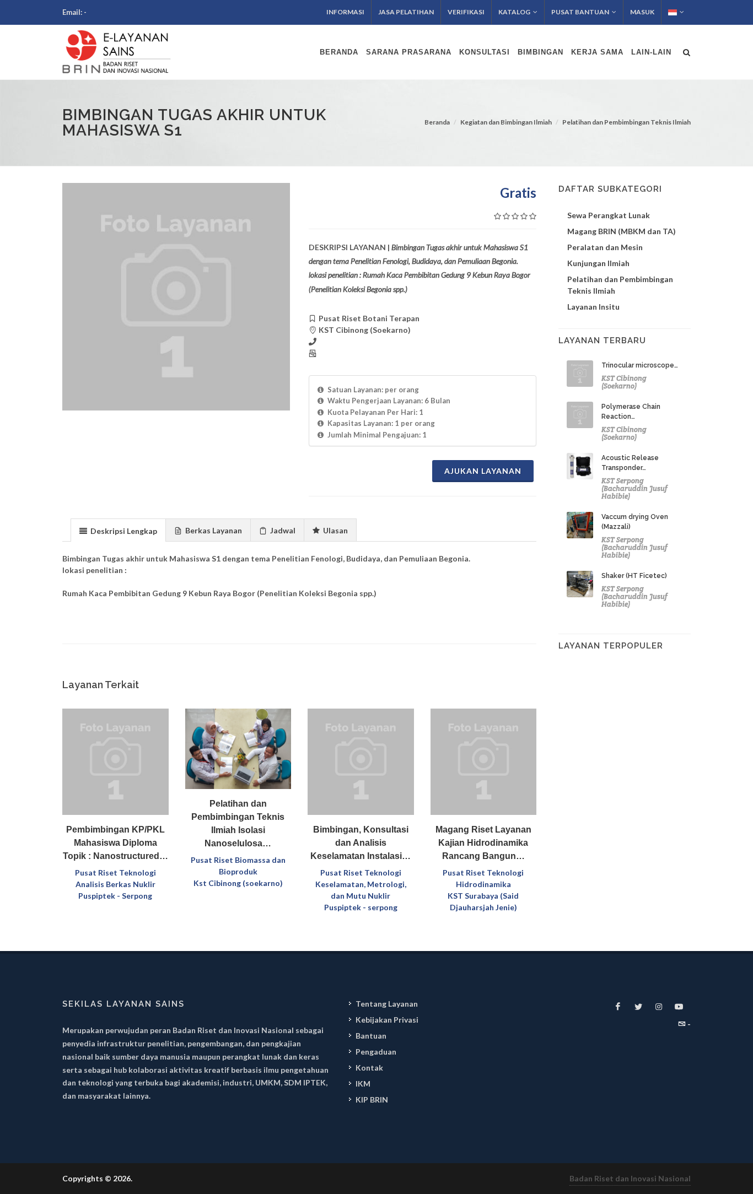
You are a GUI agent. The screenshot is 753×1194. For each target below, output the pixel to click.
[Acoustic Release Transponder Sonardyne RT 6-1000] (580, 466)
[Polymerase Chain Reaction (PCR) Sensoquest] (580, 415)
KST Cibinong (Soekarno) (624, 382)
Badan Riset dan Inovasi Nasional (630, 1178)
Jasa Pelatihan (406, 12)
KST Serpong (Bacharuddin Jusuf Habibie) (634, 488)
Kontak (369, 1067)
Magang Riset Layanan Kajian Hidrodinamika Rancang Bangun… (483, 843)
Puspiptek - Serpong (115, 895)
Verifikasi (466, 12)
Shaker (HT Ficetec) (634, 576)
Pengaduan (376, 1051)
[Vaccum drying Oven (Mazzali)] (580, 525)
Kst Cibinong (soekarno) (238, 883)
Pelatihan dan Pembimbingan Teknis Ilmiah (626, 122)
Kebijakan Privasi (387, 1019)
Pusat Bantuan (580, 12)
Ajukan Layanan (482, 471)
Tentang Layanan (387, 1003)
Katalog (514, 12)
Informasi (345, 12)
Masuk (642, 12)
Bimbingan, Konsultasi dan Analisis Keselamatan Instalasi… (360, 843)
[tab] (118, 529)
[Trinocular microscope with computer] (580, 373)
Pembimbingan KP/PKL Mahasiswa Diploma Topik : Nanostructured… (115, 843)
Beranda (437, 122)
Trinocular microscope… (639, 365)
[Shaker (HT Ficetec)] (580, 584)
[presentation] (118, 531)
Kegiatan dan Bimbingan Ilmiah (506, 122)
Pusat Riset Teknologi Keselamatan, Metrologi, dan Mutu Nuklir (360, 884)
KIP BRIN (372, 1099)
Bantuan (371, 1035)
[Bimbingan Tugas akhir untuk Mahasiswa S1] (176, 296)
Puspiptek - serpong (360, 907)
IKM (363, 1083)
